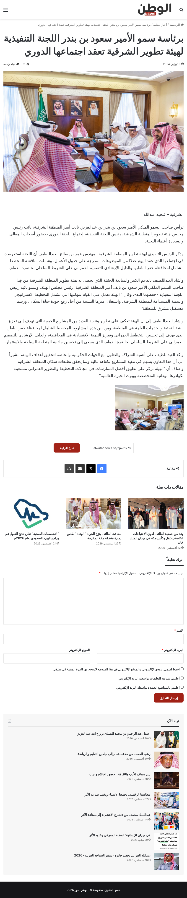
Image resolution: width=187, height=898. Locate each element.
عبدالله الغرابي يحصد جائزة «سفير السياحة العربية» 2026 (112, 855)
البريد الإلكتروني (172, 650)
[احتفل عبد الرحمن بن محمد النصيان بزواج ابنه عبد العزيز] (166, 739)
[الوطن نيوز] (154, 9)
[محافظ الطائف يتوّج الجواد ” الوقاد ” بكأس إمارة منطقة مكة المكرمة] (93, 513)
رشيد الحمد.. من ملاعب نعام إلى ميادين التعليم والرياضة (114, 754)
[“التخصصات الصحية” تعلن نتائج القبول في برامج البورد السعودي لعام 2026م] (31, 513)
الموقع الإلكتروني (79, 650)
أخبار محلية (160, 24)
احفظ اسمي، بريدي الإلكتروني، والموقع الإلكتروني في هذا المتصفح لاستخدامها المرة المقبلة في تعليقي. (116, 669)
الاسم (179, 630)
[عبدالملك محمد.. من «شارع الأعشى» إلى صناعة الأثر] (166, 821)
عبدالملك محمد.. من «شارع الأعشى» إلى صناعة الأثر (116, 815)
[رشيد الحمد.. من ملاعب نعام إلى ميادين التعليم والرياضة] (166, 760)
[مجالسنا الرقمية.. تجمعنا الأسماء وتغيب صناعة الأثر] (166, 800)
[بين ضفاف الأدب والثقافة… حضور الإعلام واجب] (166, 780)
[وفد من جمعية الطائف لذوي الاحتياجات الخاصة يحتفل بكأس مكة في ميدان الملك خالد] (156, 513)
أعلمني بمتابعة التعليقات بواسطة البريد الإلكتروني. (149, 678)
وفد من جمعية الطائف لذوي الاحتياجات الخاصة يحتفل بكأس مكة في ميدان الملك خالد (157, 538)
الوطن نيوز (81, 890)
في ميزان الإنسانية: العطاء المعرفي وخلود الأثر (120, 835)
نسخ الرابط (66, 448)
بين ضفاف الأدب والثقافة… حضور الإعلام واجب (120, 774)
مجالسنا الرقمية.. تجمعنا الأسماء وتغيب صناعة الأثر (118, 794)
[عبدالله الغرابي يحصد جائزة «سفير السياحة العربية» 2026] (166, 861)
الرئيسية (175, 24)
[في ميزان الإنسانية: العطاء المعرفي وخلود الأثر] (166, 841)
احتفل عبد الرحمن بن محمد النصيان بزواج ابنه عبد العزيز (114, 733)
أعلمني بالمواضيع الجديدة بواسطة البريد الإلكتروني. (148, 687)
